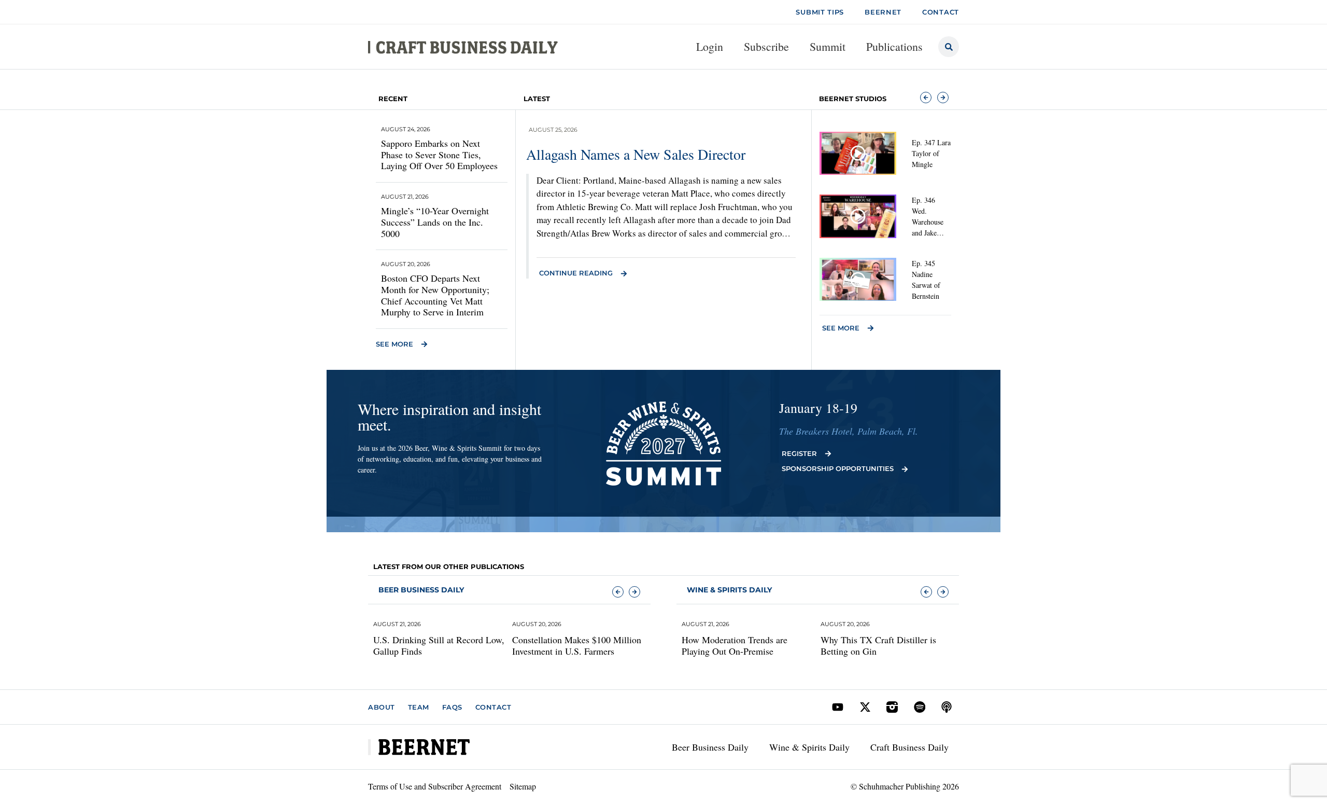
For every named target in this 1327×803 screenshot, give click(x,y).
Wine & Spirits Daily (809, 747)
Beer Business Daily (421, 589)
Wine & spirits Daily (729, 589)
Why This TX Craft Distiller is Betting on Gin (783, 645)
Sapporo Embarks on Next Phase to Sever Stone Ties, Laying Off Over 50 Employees (439, 154)
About (381, 707)
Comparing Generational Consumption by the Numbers (920, 645)
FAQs (452, 707)
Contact (493, 707)
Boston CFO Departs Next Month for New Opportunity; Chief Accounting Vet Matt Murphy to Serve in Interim (435, 295)
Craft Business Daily (909, 747)
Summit (827, 46)
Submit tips (820, 12)
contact (940, 12)
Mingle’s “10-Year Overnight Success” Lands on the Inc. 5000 (435, 221)
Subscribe (766, 46)
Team (418, 707)
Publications (894, 46)
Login (709, 46)
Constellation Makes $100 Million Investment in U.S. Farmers (481, 645)
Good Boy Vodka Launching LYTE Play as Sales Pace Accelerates (622, 645)
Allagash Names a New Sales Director (635, 154)
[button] (925, 97)
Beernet (883, 12)
